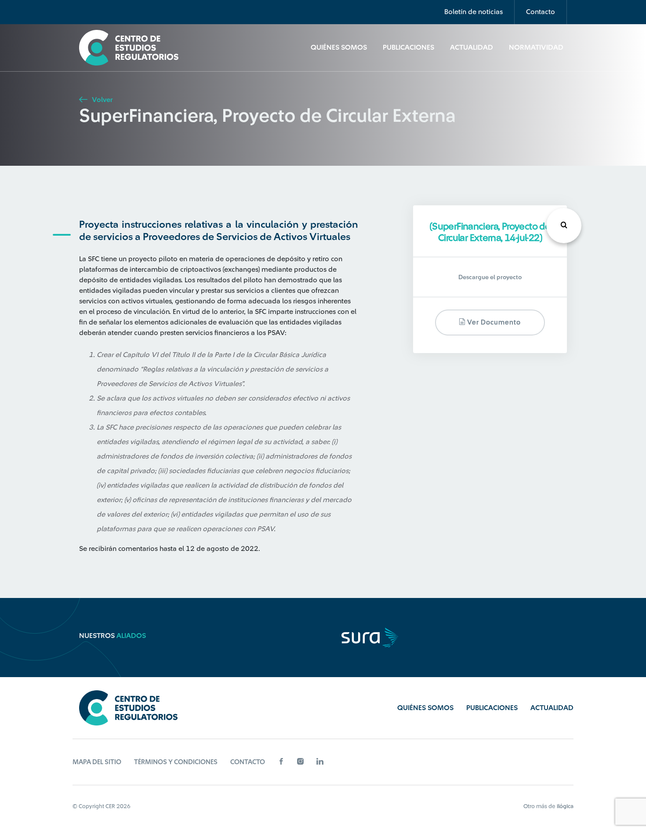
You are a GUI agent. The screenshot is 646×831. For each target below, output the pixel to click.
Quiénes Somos (339, 47)
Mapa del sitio (97, 762)
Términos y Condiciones (176, 762)
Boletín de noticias (473, 11)
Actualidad (471, 47)
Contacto (540, 11)
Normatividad (536, 47)
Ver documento (493, 323)
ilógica (565, 806)
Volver (101, 99)
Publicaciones (408, 47)
